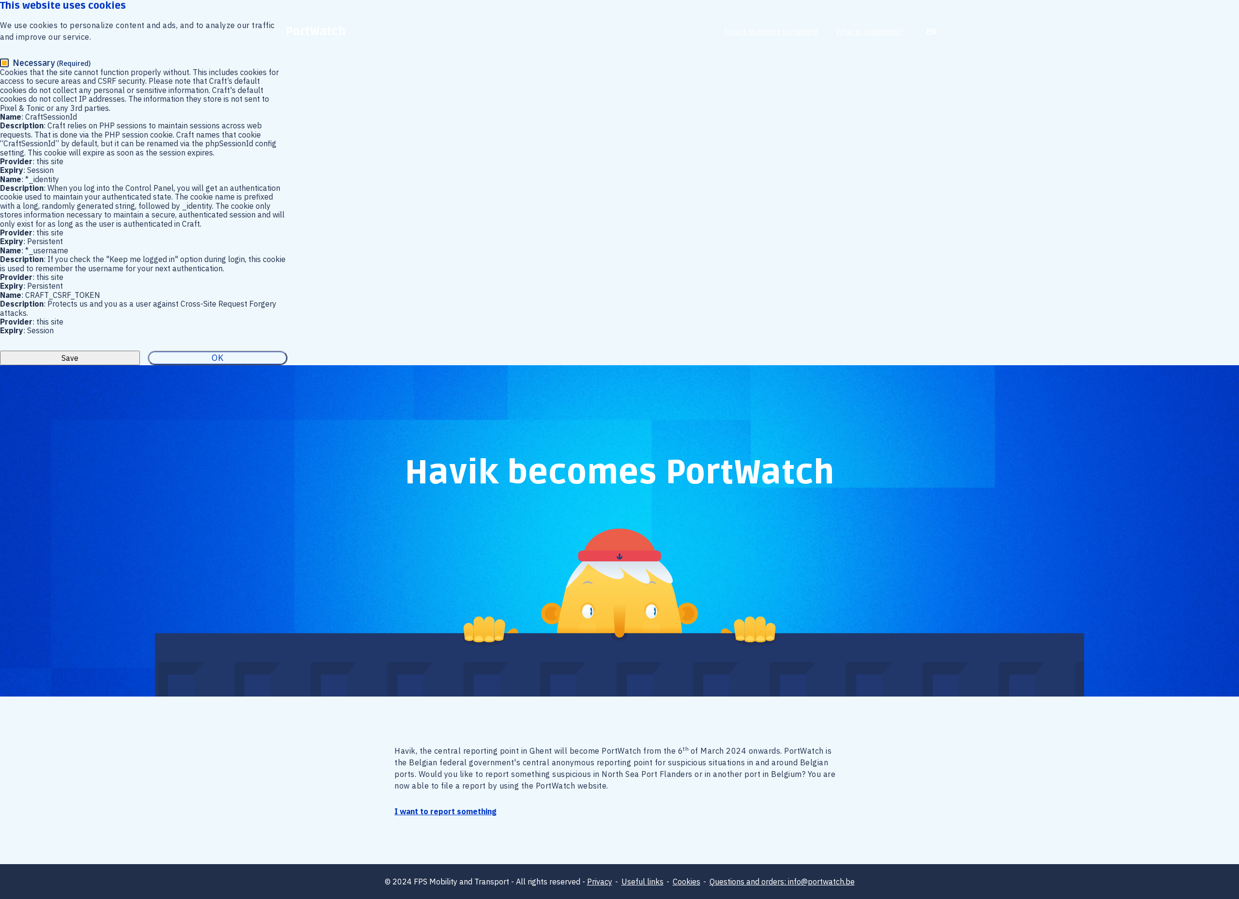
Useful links (642, 881)
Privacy (599, 881)
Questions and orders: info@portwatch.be (782, 881)
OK (218, 357)
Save (69, 358)
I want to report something (771, 31)
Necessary (52, 63)
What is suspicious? (869, 31)
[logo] (316, 31)
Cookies (686, 881)
